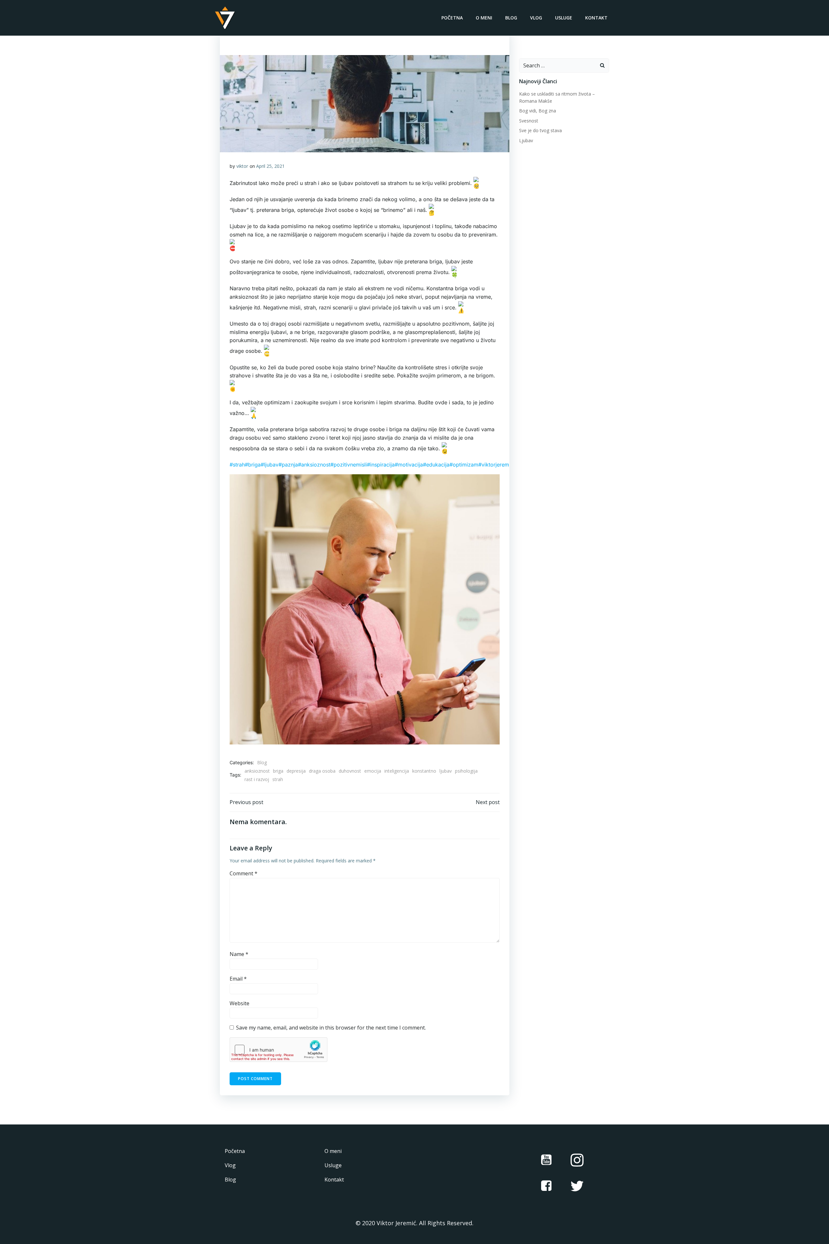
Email (238, 978)
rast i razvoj (256, 779)
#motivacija (409, 464)
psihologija (466, 771)
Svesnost (528, 121)
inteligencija (396, 771)
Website (239, 1003)
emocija (372, 771)
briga (278, 771)
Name (239, 954)
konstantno (424, 771)
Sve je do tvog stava (540, 130)
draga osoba (322, 771)
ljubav (445, 771)
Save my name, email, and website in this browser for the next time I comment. (331, 1027)
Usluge (563, 18)
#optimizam (463, 464)
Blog (511, 18)
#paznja (288, 464)
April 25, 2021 (270, 166)
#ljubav (269, 464)
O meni (484, 18)
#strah (237, 464)
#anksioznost (314, 464)
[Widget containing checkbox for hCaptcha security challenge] (278, 1049)
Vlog (536, 18)
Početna (452, 18)
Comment (243, 873)
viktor (242, 166)
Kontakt (596, 18)
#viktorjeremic (495, 464)
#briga (253, 464)
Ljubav (526, 140)
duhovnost (350, 771)
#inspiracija (381, 464)
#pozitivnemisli (348, 464)
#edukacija (436, 464)
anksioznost (257, 771)
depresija (296, 771)
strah (277, 779)
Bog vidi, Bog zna (537, 111)
